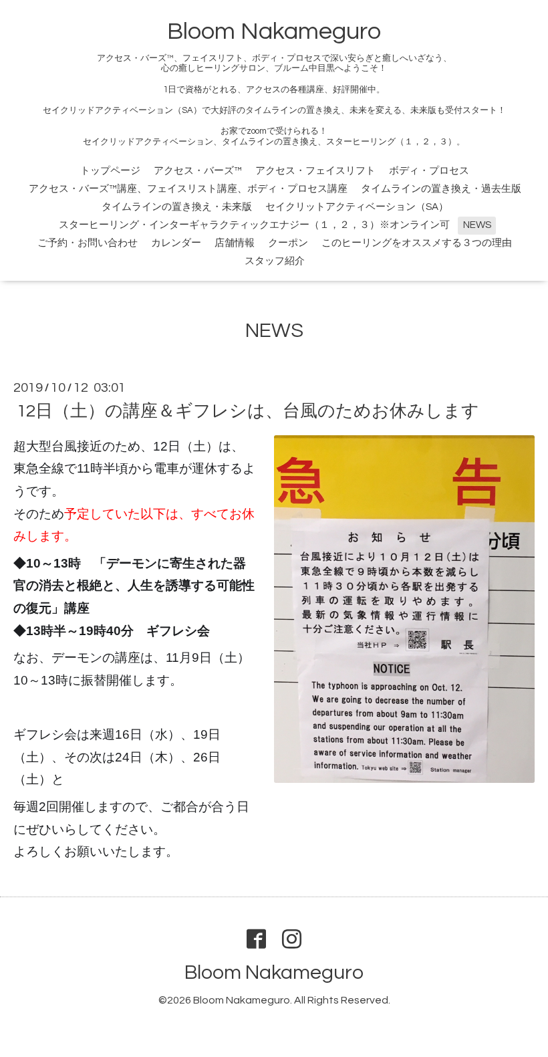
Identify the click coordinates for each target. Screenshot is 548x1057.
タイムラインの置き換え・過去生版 (441, 189)
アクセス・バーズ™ (198, 171)
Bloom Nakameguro (274, 31)
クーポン (288, 243)
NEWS (477, 225)
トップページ (110, 171)
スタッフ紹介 (275, 261)
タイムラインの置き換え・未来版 (177, 207)
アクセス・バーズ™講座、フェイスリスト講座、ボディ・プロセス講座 (188, 189)
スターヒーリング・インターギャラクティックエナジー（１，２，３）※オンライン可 (254, 225)
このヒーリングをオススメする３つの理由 (416, 243)
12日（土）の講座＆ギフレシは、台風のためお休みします (248, 411)
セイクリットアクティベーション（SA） (356, 207)
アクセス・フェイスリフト (315, 171)
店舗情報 (235, 243)
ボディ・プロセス (429, 171)
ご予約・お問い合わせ (87, 243)
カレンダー (176, 243)
